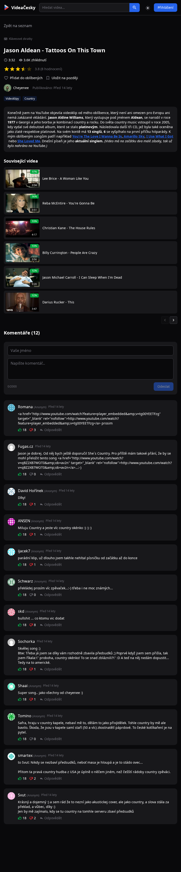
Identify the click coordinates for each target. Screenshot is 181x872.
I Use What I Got (159, 136)
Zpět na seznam (18, 25)
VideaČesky (23, 7)
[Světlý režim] (148, 7)
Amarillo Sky (133, 136)
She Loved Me (28, 141)
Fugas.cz (25, 446)
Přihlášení (165, 7)
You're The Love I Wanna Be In (97, 136)
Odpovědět (53, 430)
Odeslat (163, 386)
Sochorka (26, 641)
